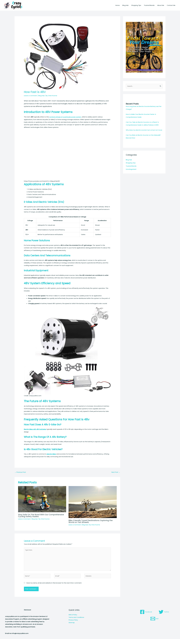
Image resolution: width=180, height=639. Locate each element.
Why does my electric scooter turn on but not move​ (144, 130)
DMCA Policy (73, 615)
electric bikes (51, 454)
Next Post (115, 472)
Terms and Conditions (76, 617)
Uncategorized (131, 169)
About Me (160, 5)
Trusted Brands (149, 5)
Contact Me (171, 5)
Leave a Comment (30, 96)
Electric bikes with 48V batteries (35, 429)
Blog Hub (125, 5)
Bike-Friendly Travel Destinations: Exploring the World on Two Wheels (91, 521)
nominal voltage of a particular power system (65, 117)
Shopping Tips (136, 5)
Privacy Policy (73, 620)
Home (117, 5)
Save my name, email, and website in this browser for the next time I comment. (54, 583)
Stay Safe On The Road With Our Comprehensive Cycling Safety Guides (41, 515)
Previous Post (20, 472)
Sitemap (72, 623)
